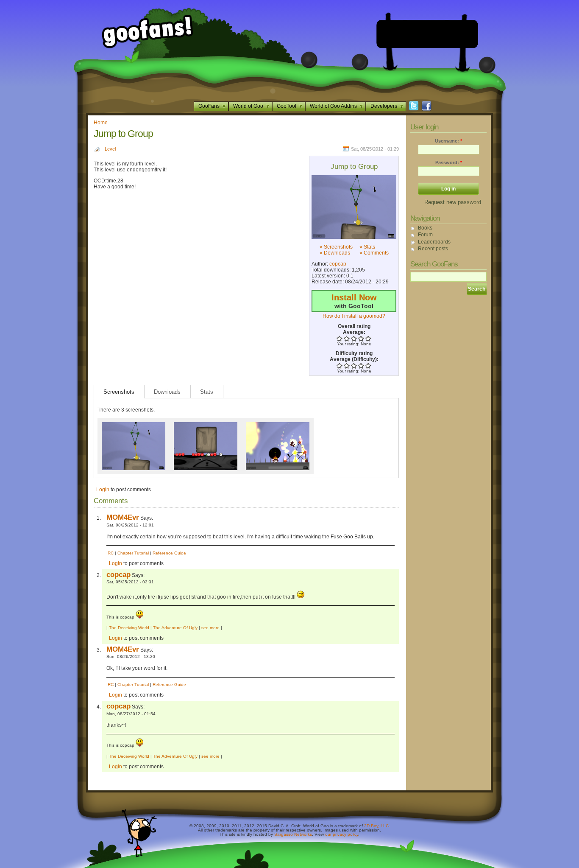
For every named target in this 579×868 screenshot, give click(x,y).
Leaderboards (434, 242)
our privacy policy (341, 834)
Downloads (167, 392)
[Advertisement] (427, 34)
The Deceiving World (129, 627)
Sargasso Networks (293, 834)
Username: (448, 140)
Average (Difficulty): (354, 359)
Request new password (452, 202)
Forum (425, 235)
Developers (383, 106)
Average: (354, 332)
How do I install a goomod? (354, 316)
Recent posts (433, 249)
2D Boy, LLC (376, 825)
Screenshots (118, 392)
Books (425, 228)
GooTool (286, 106)
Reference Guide (169, 553)
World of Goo (248, 106)
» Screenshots (336, 247)
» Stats (367, 247)
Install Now (354, 297)
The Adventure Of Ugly (175, 627)
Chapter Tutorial (133, 553)
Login (102, 490)
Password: (448, 162)
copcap (337, 264)
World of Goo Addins (333, 106)
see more (210, 627)
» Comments (374, 253)
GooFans (209, 106)
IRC (110, 553)
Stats (206, 392)
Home (101, 123)
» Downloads (335, 253)
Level (110, 148)
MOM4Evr (122, 517)
